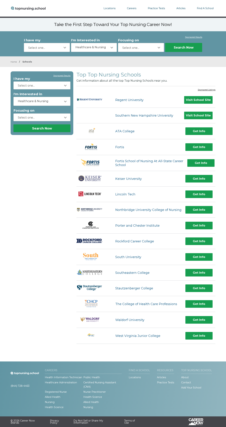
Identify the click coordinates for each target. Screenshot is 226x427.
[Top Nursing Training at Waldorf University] (93, 320)
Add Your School (191, 387)
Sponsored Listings (206, 90)
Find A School (205, 8)
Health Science (92, 397)
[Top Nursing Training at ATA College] (92, 131)
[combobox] (47, 47)
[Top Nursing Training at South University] (92, 257)
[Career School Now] (198, 421)
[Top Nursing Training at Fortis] (93, 147)
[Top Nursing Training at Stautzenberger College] (92, 288)
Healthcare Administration (61, 382)
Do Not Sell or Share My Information (88, 422)
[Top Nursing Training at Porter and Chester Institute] (92, 225)
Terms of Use (129, 422)
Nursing (50, 402)
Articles (180, 8)
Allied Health (52, 397)
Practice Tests (156, 8)
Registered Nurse (56, 391)
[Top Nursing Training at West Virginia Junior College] (92, 336)
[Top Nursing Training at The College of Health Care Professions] (93, 304)
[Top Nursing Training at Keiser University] (92, 178)
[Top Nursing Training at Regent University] (92, 100)
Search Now (184, 47)
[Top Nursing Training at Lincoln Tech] (92, 194)
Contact (186, 382)
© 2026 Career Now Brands (23, 422)
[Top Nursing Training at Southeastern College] (93, 272)
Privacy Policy (54, 422)
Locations (109, 8)
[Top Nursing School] (28, 8)
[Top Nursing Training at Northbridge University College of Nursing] (92, 210)
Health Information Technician (63, 377)
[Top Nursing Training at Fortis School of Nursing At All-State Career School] (92, 163)
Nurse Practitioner (94, 391)
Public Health (91, 377)
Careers (131, 8)
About (185, 377)
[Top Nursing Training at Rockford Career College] (92, 241)
